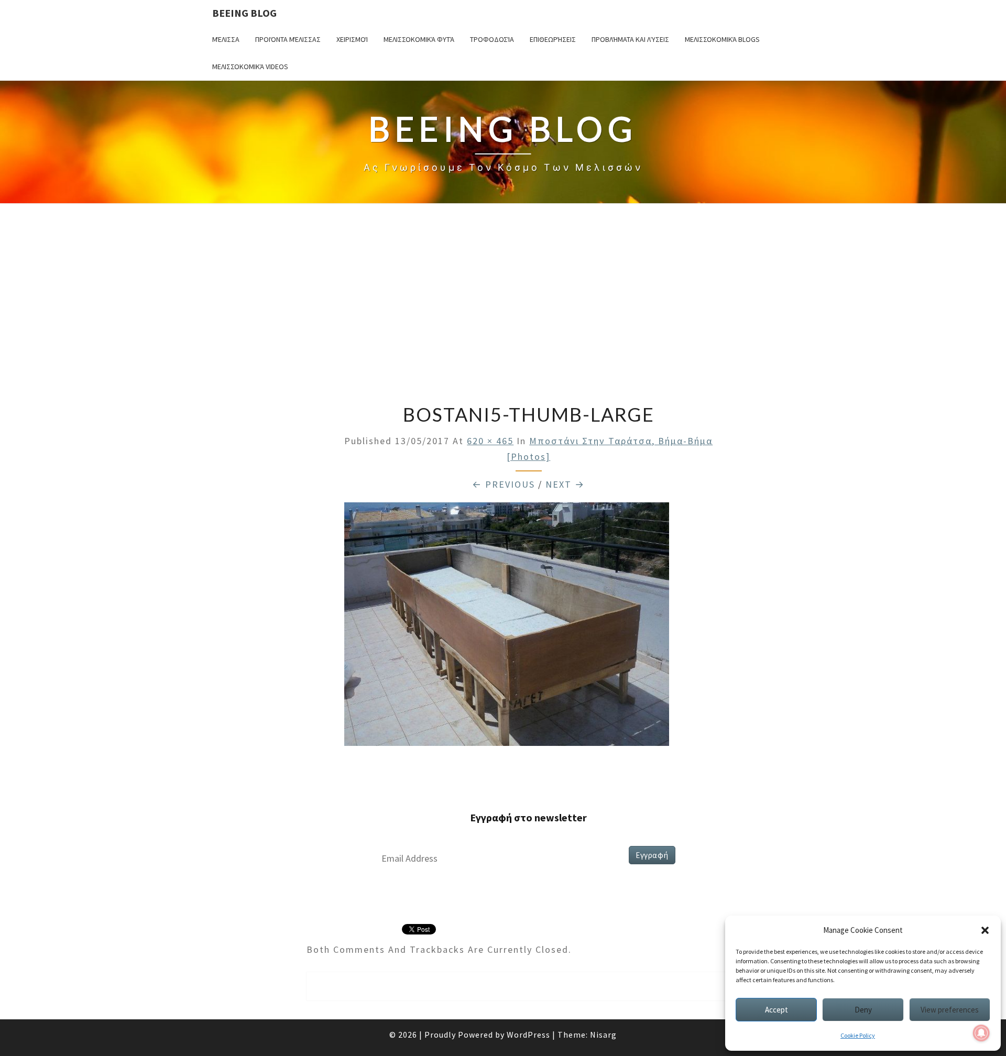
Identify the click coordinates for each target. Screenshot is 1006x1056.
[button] (985, 930)
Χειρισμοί (352, 39)
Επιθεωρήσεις (553, 39)
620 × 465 (490, 441)
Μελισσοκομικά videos (250, 66)
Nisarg (603, 1034)
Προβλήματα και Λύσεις (630, 39)
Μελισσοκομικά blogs (722, 39)
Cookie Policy (857, 1035)
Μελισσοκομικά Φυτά (419, 39)
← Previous (503, 484)
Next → (565, 484)
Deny (863, 1010)
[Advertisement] (503, 305)
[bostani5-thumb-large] (506, 627)
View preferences (950, 1010)
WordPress (528, 1034)
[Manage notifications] (981, 1033)
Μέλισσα (225, 39)
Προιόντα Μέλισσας (288, 39)
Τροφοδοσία (492, 39)
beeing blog (244, 12)
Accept (776, 1010)
